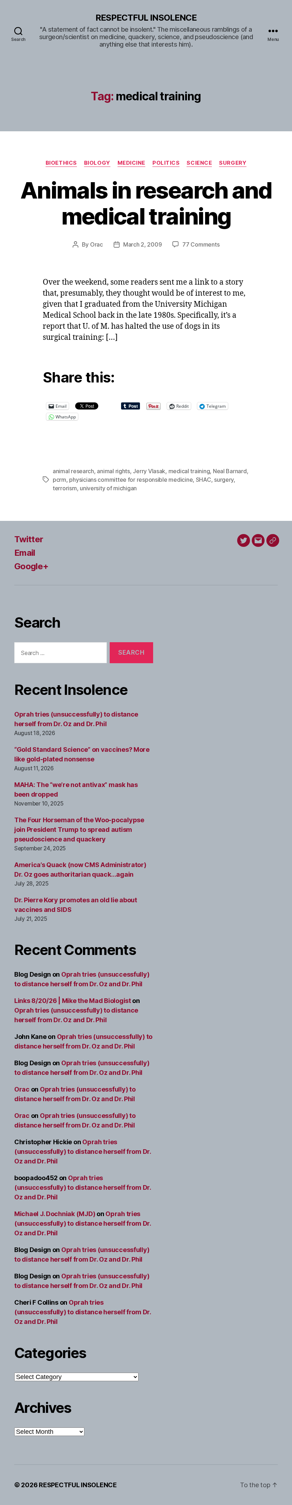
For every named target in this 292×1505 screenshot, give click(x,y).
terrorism (65, 488)
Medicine (131, 163)
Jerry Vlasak (149, 471)
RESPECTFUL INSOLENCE (145, 18)
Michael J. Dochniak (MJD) (54, 1214)
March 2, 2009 (142, 244)
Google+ (31, 566)
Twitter (28, 539)
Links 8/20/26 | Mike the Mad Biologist (72, 1000)
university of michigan (108, 488)
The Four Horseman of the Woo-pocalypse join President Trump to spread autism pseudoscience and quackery (79, 829)
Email (24, 553)
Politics (165, 163)
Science (199, 163)
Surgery (232, 163)
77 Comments (200, 244)
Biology (97, 163)
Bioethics (61, 163)
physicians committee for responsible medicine (131, 479)
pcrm (59, 479)
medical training (189, 471)
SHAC (203, 479)
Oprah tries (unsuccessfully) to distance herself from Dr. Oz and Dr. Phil (82, 1151)
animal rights (113, 471)
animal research (73, 471)
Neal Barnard (230, 471)
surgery (224, 479)
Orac (96, 244)
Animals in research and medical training (146, 203)
